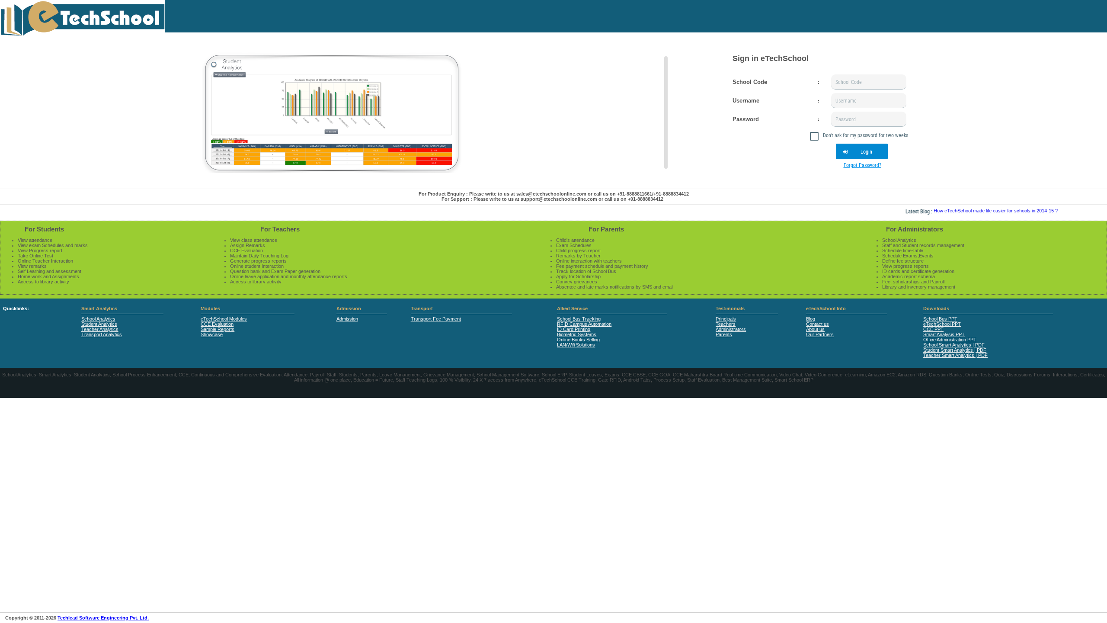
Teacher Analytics (99, 329)
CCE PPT (933, 329)
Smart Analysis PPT (944, 334)
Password (746, 119)
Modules (210, 308)
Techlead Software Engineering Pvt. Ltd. (103, 617)
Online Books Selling (578, 339)
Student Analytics (99, 324)
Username (746, 100)
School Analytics (98, 318)
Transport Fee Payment (436, 318)
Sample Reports (217, 329)
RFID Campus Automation (584, 324)
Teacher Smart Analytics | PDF (955, 355)
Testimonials (730, 308)
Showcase (212, 334)
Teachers (726, 324)
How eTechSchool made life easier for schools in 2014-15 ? (981, 210)
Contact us (817, 324)
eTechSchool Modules (224, 318)
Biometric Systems (576, 334)
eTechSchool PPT (942, 324)
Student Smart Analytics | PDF (954, 350)
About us (815, 329)
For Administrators (914, 229)
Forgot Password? (862, 164)
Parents (724, 334)
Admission (348, 308)
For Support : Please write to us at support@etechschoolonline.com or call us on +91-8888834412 (552, 199)
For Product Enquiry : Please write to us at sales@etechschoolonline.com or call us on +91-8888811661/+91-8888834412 (554, 193)
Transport (422, 308)
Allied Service (572, 308)
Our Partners (820, 334)
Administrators (731, 329)
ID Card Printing (573, 329)
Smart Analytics (99, 308)
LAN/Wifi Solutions (576, 344)
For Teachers (280, 229)
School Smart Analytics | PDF (954, 344)
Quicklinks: (16, 308)
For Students (44, 229)
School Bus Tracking (579, 318)
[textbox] (868, 82)
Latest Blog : (905, 211)
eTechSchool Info (826, 308)
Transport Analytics (101, 334)
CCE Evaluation (217, 324)
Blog (810, 318)
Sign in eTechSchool (771, 58)
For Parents (606, 229)
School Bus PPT (940, 318)
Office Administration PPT (949, 339)
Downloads (936, 308)
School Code (750, 82)
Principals (726, 318)
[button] (862, 151)
